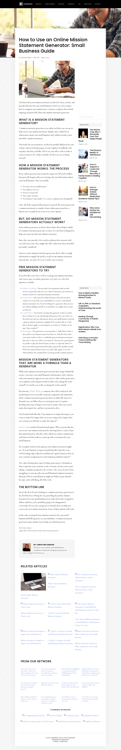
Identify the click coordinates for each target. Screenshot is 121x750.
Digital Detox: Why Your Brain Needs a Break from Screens (89, 329)
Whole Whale (35, 391)
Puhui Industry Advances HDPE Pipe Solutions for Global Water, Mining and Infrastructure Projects (91, 672)
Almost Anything (29, 288)
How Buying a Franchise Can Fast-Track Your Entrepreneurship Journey (29, 686)
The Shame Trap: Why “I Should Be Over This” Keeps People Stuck (90, 135)
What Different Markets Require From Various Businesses (29, 699)
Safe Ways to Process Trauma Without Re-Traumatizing (88, 340)
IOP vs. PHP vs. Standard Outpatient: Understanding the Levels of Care (89, 307)
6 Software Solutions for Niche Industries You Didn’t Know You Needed (70, 685)
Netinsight (27, 331)
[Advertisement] (90, 82)
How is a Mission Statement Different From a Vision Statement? (85, 590)
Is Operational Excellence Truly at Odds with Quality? (91, 685)
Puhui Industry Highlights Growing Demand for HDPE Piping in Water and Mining (71, 672)
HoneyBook (27, 298)
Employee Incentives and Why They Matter (50, 684)
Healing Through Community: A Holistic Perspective (88, 318)
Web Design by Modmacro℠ (60, 740)
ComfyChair (27, 313)
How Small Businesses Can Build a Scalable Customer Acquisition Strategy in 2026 (49, 700)
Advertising (64, 741)
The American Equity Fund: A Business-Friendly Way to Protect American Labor (49, 672)
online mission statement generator (48, 531)
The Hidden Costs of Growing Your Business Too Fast (70, 699)
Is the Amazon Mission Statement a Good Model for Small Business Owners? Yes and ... (87, 622)
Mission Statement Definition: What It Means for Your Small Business (86, 646)
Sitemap (55, 741)
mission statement (32, 531)
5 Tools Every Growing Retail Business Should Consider (90, 699)
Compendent (28, 4)
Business (29, 528)
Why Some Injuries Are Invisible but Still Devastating (95, 212)
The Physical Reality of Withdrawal (95, 152)
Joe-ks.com (23, 427)
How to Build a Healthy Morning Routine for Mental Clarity (88, 295)
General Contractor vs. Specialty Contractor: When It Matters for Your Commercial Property (29, 672)
